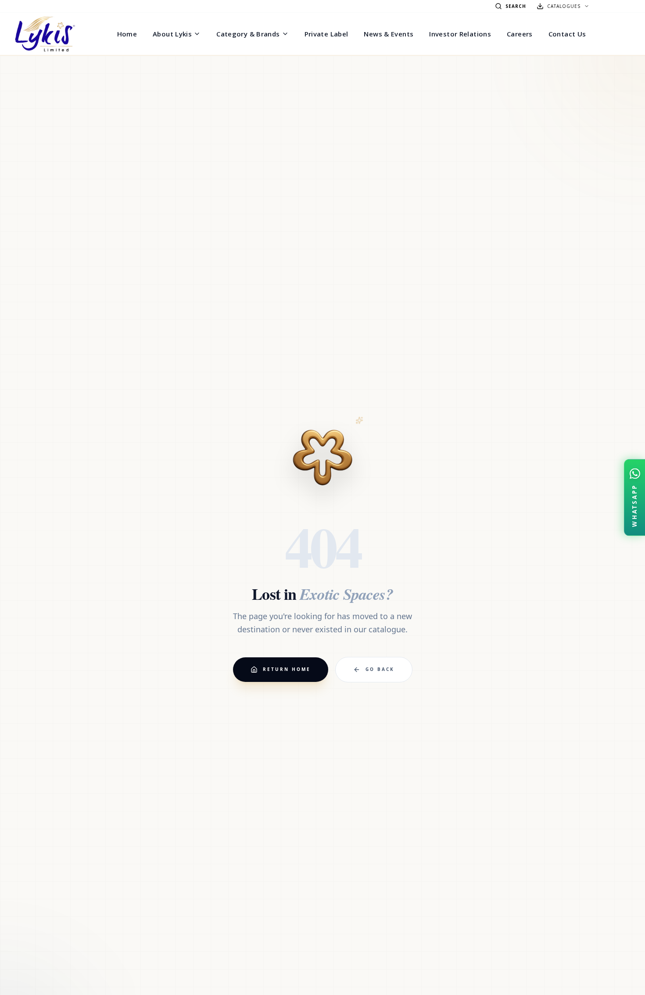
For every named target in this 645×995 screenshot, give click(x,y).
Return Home (287, 669)
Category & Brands (248, 33)
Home (127, 33)
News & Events (388, 33)
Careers (520, 33)
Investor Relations (460, 33)
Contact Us (567, 33)
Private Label (326, 33)
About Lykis (172, 33)
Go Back (380, 669)
